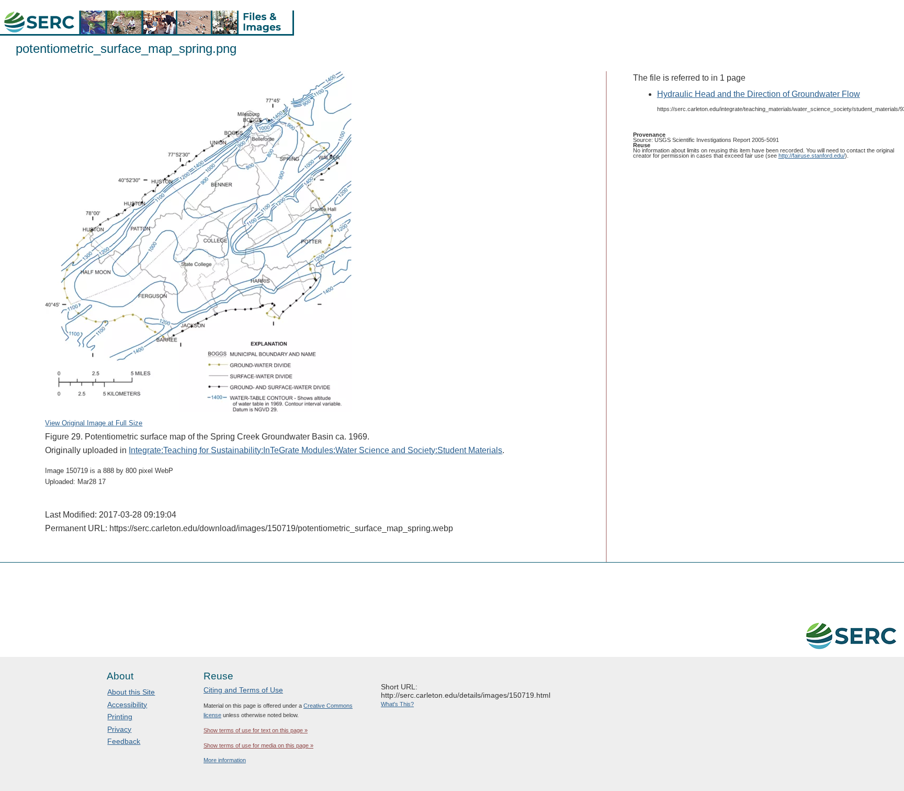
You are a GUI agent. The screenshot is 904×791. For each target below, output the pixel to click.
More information (225, 760)
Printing (119, 716)
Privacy (119, 729)
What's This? (397, 704)
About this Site (131, 692)
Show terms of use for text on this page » (256, 730)
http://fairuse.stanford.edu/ (811, 155)
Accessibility (127, 704)
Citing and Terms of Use (243, 690)
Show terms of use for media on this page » (258, 745)
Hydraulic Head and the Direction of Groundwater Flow (758, 94)
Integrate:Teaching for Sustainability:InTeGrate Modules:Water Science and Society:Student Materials (315, 450)
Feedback (123, 741)
